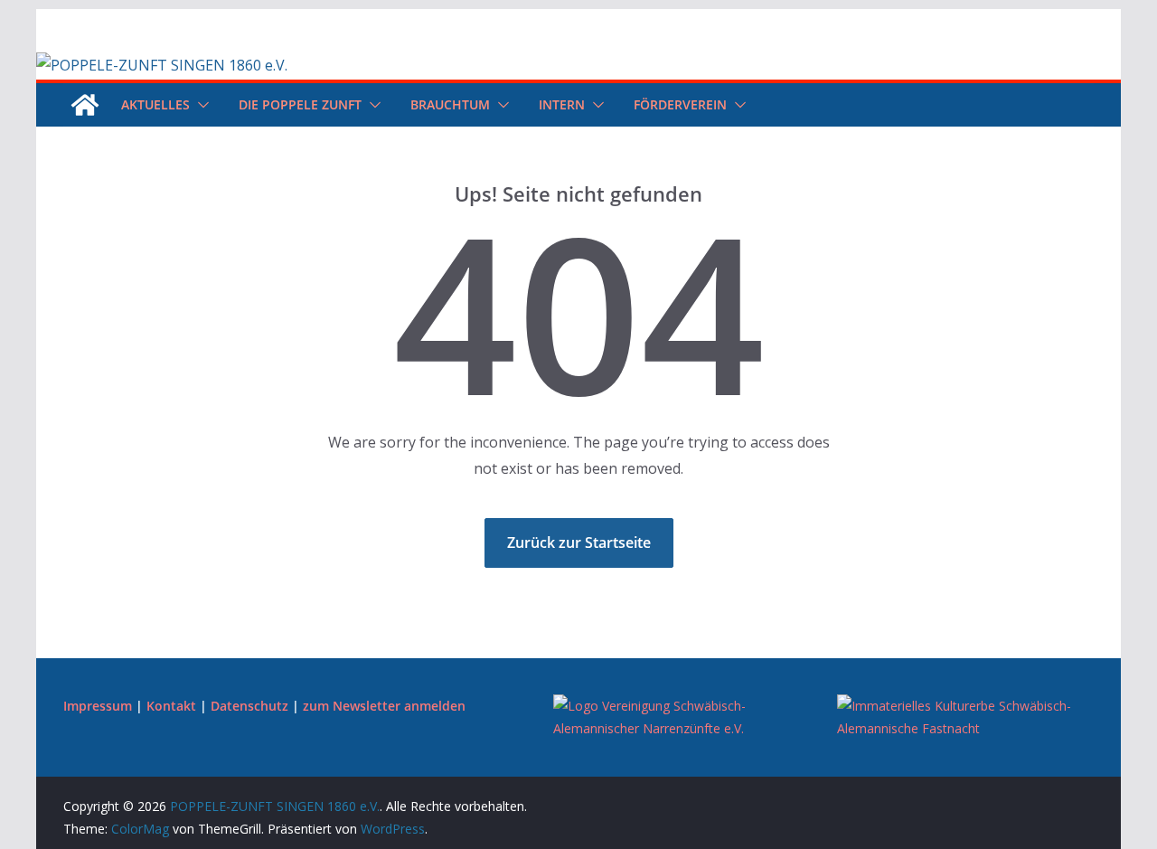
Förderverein (680, 104)
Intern (562, 104)
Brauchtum (450, 104)
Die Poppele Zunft (300, 104)
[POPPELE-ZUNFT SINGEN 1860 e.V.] (161, 65)
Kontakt (171, 705)
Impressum (97, 705)
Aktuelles (155, 104)
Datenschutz (249, 705)
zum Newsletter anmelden (384, 705)
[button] (200, 105)
